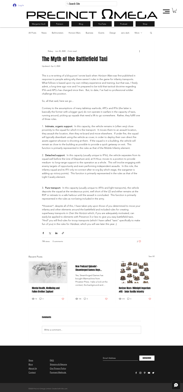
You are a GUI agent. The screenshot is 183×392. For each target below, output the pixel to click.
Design (113, 33)
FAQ (52, 360)
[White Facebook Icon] (136, 372)
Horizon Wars (74, 33)
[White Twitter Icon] (153, 372)
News (44, 33)
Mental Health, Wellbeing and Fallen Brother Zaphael (46, 289)
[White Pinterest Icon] (144, 372)
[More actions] (139, 51)
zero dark (125, 33)
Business (89, 33)
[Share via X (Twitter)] (49, 233)
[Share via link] (63, 233)
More (137, 33)
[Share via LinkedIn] (56, 233)
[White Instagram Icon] (140, 372)
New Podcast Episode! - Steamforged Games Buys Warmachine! (87, 268)
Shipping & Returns (58, 364)
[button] (174, 10)
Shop (31, 360)
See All (151, 256)
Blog (31, 364)
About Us (33, 368)
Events (101, 33)
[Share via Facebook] (43, 233)
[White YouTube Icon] (149, 372)
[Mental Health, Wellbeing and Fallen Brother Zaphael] (48, 272)
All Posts (32, 33)
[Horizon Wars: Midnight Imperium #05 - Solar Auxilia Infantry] (135, 272)
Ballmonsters (57, 33)
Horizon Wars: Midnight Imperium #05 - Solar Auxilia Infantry (135, 289)
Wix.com (64, 389)
